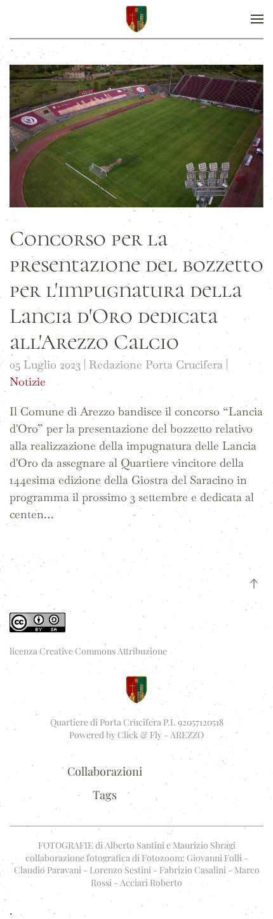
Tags (105, 794)
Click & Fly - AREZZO (160, 735)
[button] (257, 19)
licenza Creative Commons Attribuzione (88, 651)
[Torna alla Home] (136, 19)
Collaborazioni (104, 771)
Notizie (28, 381)
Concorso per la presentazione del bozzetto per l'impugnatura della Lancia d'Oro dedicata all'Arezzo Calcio (136, 290)
